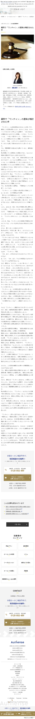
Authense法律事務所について (17, 669)
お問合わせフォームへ (26, 713)
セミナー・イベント (17, 679)
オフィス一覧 (17, 664)
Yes (24, 6)
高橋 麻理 (14, 87)
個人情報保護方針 (17, 680)
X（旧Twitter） (11, 698)
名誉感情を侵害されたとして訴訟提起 (16, 513)
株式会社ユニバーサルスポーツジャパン (17, 659)
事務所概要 (17, 671)
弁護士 (17, 675)
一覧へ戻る (21, 524)
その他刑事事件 (14, 23)
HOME (2, 16)
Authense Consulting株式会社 (17, 656)
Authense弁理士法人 (17, 650)
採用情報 (17, 673)
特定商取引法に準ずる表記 (17, 684)
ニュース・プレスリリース (17, 677)
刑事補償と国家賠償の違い (13, 511)
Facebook (18, 698)
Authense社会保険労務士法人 (17, 652)
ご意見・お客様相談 (17, 666)
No (26, 6)
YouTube (25, 698)
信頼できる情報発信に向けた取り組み (17, 688)
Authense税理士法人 (17, 648)
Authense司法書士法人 (17, 654)
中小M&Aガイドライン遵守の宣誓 (17, 686)
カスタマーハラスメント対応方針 (17, 690)
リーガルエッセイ (11, 16)
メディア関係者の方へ (17, 667)
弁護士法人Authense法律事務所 (17, 646)
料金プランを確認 (28, 717)
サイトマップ (17, 694)
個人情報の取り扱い (17, 682)
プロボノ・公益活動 (17, 692)
